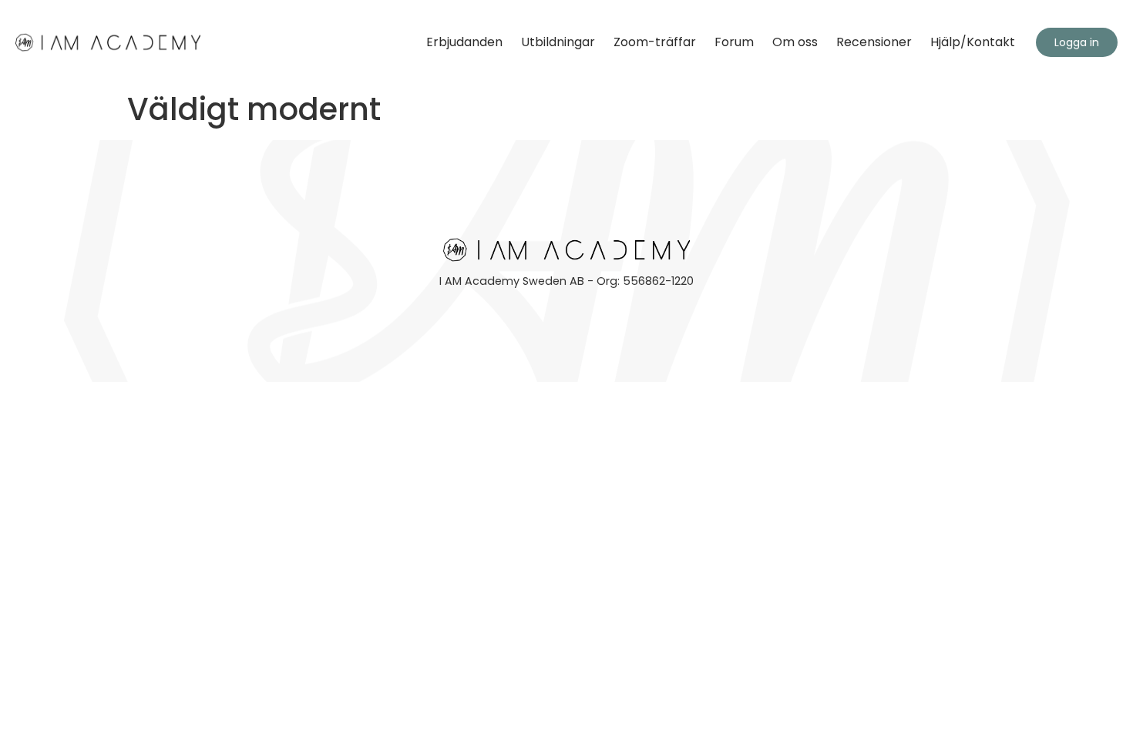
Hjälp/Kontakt (972, 42)
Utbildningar (558, 42)
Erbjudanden (464, 42)
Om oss (795, 42)
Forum (734, 42)
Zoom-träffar (655, 42)
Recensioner (874, 42)
